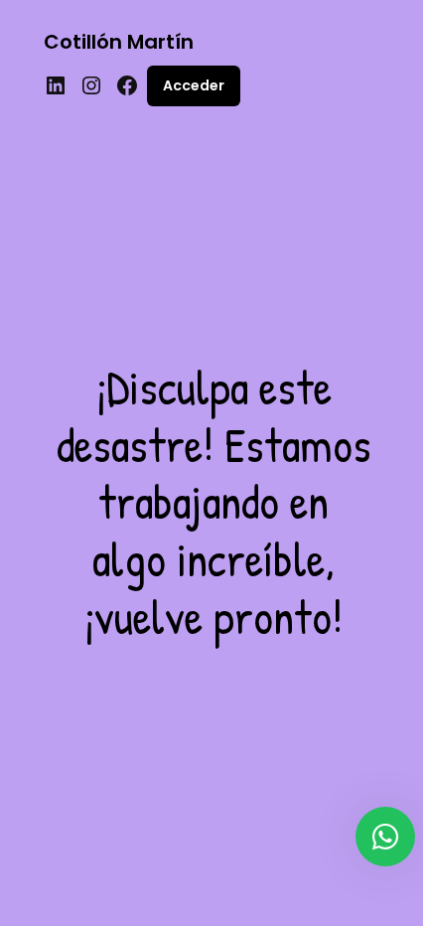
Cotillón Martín (119, 42)
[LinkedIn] (56, 85)
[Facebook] (127, 85)
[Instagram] (91, 85)
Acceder (193, 85)
